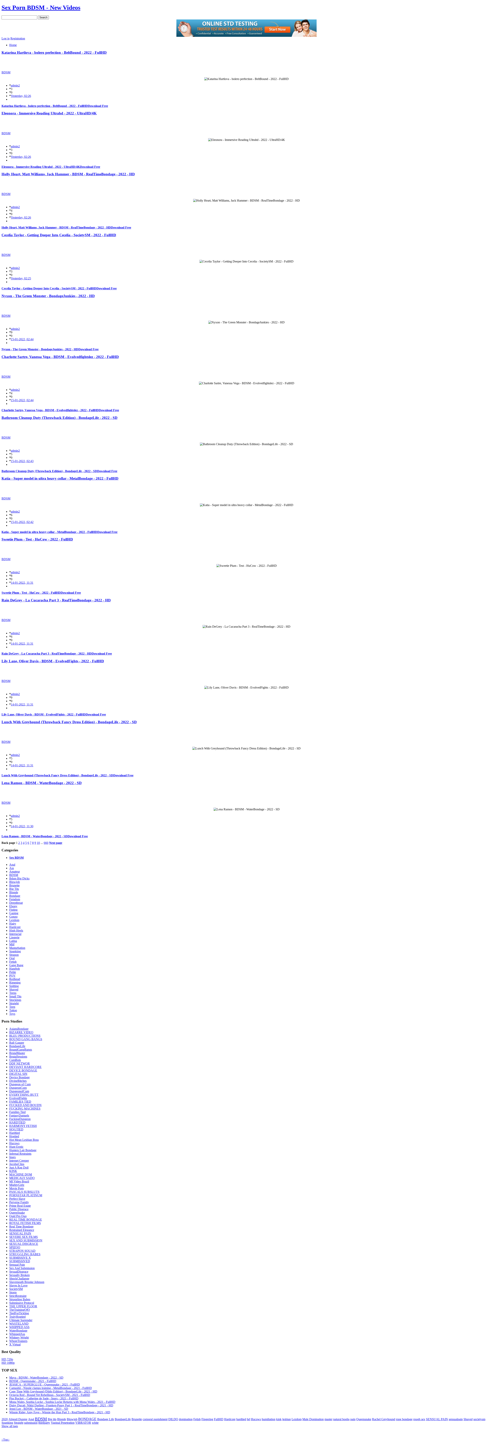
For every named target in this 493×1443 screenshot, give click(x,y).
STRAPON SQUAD (22, 1250)
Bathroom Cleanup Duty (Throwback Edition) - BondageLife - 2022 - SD (59, 418)
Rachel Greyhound (383, 1419)
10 (38, 842)
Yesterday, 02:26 (21, 96)
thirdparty (44, 1422)
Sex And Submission (22, 1268)
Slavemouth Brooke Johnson (26, 1282)
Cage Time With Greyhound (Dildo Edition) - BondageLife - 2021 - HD (53, 1391)
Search (43, 17)
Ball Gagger (16, 1042)
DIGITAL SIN (18, 1074)
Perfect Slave (17, 1198)
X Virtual (15, 1344)
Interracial (15, 934)
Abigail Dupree (17, 1419)
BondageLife (17, 1046)
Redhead (14, 979)
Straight (14, 1003)
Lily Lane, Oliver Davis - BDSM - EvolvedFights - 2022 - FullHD (53, 661)
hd (248, 1419)
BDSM (6, 72)
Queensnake (363, 1419)
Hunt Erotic (16, 1146)
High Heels (16, 930)
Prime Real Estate (20, 1205)
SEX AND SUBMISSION (25, 1240)
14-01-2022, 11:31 (22, 582)
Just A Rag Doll (19, 1167)
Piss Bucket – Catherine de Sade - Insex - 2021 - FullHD (43, 1398)
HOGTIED (16, 1129)
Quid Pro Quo (18, 1216)
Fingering (207, 1419)
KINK (13, 1171)
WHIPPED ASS (19, 1327)
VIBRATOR (83, 1422)
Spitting (14, 986)
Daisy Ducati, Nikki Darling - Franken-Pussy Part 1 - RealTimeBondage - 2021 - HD (61, 1405)
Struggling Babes (19, 1299)
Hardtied (14, 1132)
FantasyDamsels (19, 1115)
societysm (479, 1419)
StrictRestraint (17, 1296)
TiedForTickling (19, 1313)
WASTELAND (19, 1323)
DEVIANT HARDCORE (25, 1067)
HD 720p (7, 1359)
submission (31, 1422)
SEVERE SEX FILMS (23, 1237)
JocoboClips (16, 1164)
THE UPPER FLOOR (23, 1306)
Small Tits (15, 996)
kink (279, 1419)
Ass (11, 868)
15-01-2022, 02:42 (22, 522)
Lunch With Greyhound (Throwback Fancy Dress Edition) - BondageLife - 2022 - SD (69, 722)
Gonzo (13, 916)
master (328, 1419)
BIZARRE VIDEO (21, 1032)
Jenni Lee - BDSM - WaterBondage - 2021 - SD (38, 1408)
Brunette (14, 885)
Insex (12, 1157)
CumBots (15, 1060)
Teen (12, 1006)
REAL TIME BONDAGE (25, 1219)
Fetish (13, 961)
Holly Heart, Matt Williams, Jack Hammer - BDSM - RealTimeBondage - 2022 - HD (68, 174)
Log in (6, 38)
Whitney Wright (19, 1337)
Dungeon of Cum (20, 1084)
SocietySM (16, 1289)
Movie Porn (16, 1188)
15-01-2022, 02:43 (22, 461)
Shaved (13, 989)
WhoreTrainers (18, 1341)
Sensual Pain (17, 1264)
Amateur (14, 871)
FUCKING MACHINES (24, 1108)
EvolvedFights (18, 1098)
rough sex (419, 1419)
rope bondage (404, 1419)
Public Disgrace (19, 1209)
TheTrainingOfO (19, 1309)
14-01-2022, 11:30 (22, 826)
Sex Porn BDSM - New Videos (41, 7)
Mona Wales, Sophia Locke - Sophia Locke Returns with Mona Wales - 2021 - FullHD (62, 1401)
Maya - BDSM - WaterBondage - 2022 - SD (36, 1377)
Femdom (14, 899)
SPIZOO (14, 1247)
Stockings (15, 1000)
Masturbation (17, 947)
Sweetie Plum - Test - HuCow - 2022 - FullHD (37, 539)
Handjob (14, 968)
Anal (12, 864)
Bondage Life (105, 1419)
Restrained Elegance (21, 1230)
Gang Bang (16, 965)
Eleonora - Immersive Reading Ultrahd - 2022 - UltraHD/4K (49, 113)
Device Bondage (19, 1077)
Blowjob (14, 882)
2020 (5, 1419)
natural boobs (341, 1419)
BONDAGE (87, 1419)
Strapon (14, 954)
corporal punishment (155, 1419)
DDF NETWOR (19, 1063)
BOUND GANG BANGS (25, 1039)
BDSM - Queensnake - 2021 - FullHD (32, 1381)
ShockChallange (19, 1278)
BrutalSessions (18, 1056)
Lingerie (14, 937)
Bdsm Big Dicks (19, 878)
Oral (12, 958)
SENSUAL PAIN (20, 1233)
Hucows (14, 1143)
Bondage (14, 895)
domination (186, 1419)
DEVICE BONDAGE (23, 1070)
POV (12, 975)
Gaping (13, 913)
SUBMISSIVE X (20, 1257)
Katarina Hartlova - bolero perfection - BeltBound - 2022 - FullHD (54, 52)
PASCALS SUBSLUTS (24, 1191)
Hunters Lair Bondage (22, 1150)
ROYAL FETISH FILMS (25, 1223)
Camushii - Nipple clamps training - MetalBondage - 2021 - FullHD (50, 1388)
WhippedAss (17, 1334)
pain (352, 1419)
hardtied (241, 1419)
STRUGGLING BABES (24, 1254)
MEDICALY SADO (22, 1178)
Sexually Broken (19, 1275)
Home (13, 45)
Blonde (13, 892)
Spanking (15, 951)
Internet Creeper (19, 1160)
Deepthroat (16, 902)
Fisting (13, 909)
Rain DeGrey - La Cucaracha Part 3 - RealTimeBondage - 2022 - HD (56, 600)
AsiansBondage (19, 1028)
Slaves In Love (18, 1285)
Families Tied (17, 1112)
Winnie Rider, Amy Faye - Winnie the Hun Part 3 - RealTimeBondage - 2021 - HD (59, 1412)
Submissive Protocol (21, 1302)
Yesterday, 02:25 (21, 278)
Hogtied (14, 1136)
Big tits (52, 1419)
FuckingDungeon (20, 1119)
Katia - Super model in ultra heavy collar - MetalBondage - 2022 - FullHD (60, 478)
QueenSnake (17, 1212)
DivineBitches (18, 1080)
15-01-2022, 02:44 (22, 339)
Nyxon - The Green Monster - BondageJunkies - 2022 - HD (48, 296)
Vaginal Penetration (63, 1422)
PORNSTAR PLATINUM (25, 1195)
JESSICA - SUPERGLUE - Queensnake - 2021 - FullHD (44, 1384)
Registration (17, 38)
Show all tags (10, 1426)
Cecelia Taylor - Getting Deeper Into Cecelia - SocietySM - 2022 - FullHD (59, 235)
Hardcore (15, 927)
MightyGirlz (16, 1185)
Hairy (12, 923)
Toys (12, 1013)
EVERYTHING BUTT (24, 1094)
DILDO (173, 1419)
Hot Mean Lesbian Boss (24, 1139)
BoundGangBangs (20, 1049)
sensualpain (456, 1419)
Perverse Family (19, 1202)
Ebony (13, 906)
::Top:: (5, 1439)
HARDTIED (17, 1122)
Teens (12, 993)
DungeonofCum (19, 1091)
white (95, 1422)
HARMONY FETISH (23, 1126)
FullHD (218, 1419)
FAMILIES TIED (20, 1101)
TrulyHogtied (17, 1316)
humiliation (268, 1419)
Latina (13, 941)
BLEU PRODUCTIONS (24, 1035)
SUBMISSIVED (19, 1261)
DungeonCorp (18, 1087)
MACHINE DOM (20, 1174)
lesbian (286, 1419)
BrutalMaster (17, 1053)
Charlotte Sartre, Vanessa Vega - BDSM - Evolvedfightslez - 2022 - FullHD (60, 357)
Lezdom (14, 920)
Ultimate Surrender (20, 1320)
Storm (13, 1292)
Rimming (15, 982)
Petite (12, 972)
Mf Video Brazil (19, 1181)
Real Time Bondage (21, 1226)
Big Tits (14, 889)
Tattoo (13, 1010)
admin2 (15, 85)
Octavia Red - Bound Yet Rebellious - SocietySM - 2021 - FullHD (49, 1395)
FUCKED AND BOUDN (25, 1105)
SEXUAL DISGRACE (23, 1243)
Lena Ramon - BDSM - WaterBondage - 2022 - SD (42, 783)
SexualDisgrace (18, 1271)
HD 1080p (8, 1362)
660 (46, 842)
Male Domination (313, 1419)
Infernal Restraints (20, 1153)
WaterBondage (18, 1330)
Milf (11, 944)
